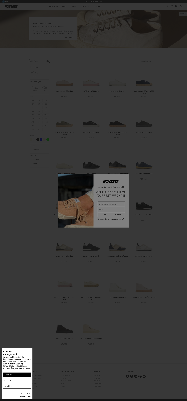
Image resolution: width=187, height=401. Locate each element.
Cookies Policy (25, 396)
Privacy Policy (26, 394)
